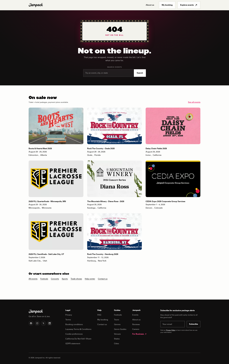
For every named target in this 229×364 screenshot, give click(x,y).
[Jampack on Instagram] (37, 323)
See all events (194, 102)
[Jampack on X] (43, 323)
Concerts (55, 279)
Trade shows (76, 279)
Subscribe (193, 324)
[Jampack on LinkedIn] (49, 323)
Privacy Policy (170, 330)
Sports (65, 279)
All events (33, 279)
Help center (90, 279)
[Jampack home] (36, 5)
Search (140, 73)
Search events (114, 67)
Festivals (44, 279)
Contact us (102, 279)
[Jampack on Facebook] (31, 323)
